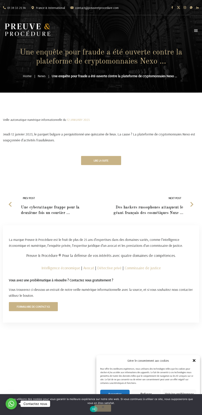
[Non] (102, 408)
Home (27, 76)
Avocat (88, 267)
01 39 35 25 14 (16, 8)
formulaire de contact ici (33, 306)
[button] (194, 360)
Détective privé (109, 267)
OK (94, 409)
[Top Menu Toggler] (196, 30)
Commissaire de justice (143, 267)
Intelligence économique (60, 267)
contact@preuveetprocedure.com (97, 8)
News (42, 76)
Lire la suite (101, 160)
